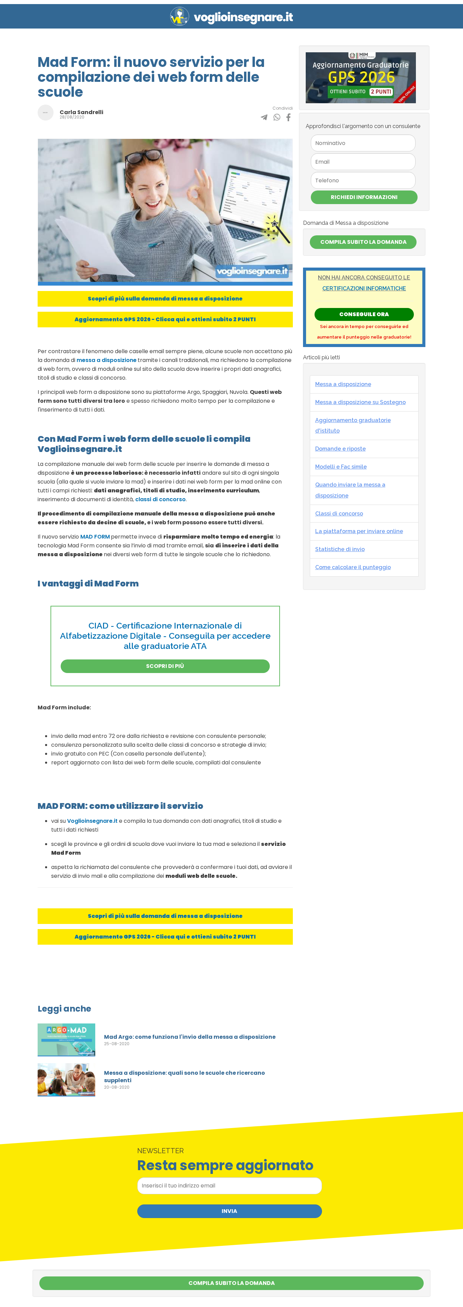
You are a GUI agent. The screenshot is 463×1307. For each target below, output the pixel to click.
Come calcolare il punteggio (353, 567)
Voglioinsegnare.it (92, 821)
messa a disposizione (107, 360)
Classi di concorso (339, 513)
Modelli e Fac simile (341, 467)
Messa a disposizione (343, 384)
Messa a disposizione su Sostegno (360, 402)
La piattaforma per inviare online (359, 531)
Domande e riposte (340, 449)
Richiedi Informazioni (364, 197)
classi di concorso (160, 499)
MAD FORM (95, 537)
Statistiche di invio (340, 549)
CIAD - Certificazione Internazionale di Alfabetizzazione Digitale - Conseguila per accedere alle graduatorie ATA (165, 635)
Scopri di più (165, 666)
